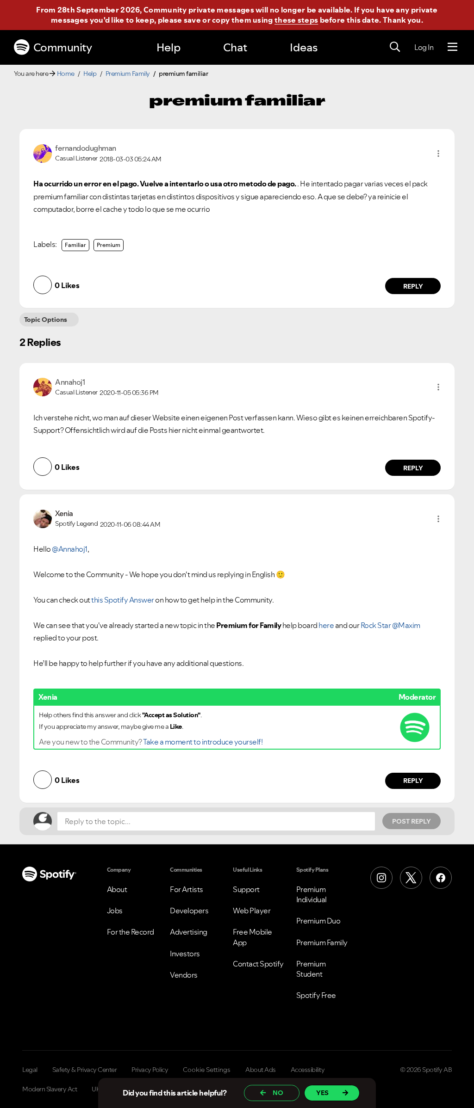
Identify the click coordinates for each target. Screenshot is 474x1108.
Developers (189, 910)
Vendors (184, 975)
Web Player (251, 910)
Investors (185, 953)
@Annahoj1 (69, 549)
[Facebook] (441, 878)
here (326, 625)
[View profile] (42, 153)
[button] (438, 153)
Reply (413, 286)
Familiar (75, 245)
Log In (423, 47)
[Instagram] (381, 878)
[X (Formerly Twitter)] (411, 878)
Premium (108, 245)
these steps (296, 20)
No (278, 1092)
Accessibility (308, 1069)
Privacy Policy (149, 1069)
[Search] (395, 47)
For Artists (186, 889)
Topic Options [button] (45, 319)
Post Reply (411, 821)
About (117, 889)
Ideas (304, 47)
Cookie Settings (207, 1069)
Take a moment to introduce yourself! (202, 742)
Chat (235, 47)
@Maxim (406, 625)
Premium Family (128, 73)
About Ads (260, 1069)
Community (62, 47)
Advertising (188, 932)
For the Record (130, 932)
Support (246, 889)
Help (168, 47)
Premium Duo (318, 921)
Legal (29, 1069)
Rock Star (376, 625)
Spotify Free (316, 995)
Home (66, 73)
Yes (322, 1092)
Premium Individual (311, 894)
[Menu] (452, 47)
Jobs (115, 910)
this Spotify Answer (122, 600)
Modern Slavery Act (49, 1089)
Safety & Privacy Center (84, 1069)
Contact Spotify (258, 964)
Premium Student (311, 969)
